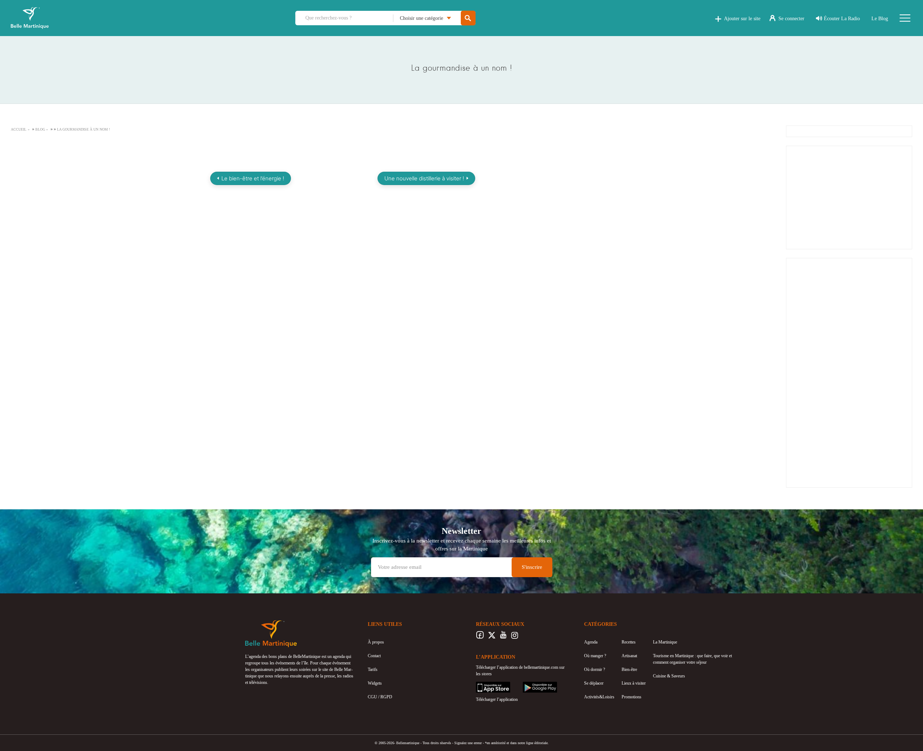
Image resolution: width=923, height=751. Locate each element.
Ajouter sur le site (742, 18)
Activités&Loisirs (599, 696)
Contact (374, 655)
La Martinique (665, 642)
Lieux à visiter (634, 683)
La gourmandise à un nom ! (83, 129)
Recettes (629, 642)
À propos (376, 642)
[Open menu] (905, 18)
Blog (40, 129)
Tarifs (372, 669)
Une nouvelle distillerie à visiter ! (424, 178)
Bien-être (629, 669)
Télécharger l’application (497, 699)
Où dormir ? (594, 669)
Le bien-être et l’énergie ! (252, 178)
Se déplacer (594, 683)
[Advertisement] (849, 196)
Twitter (491, 637)
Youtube (503, 637)
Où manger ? (595, 655)
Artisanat (629, 655)
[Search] (468, 18)
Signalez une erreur (468, 743)
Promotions (631, 696)
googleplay (532, 685)
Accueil (18, 129)
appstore (483, 685)
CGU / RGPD (380, 696)
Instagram (514, 637)
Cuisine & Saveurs (669, 675)
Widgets (375, 683)
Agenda (590, 642)
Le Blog (879, 18)
